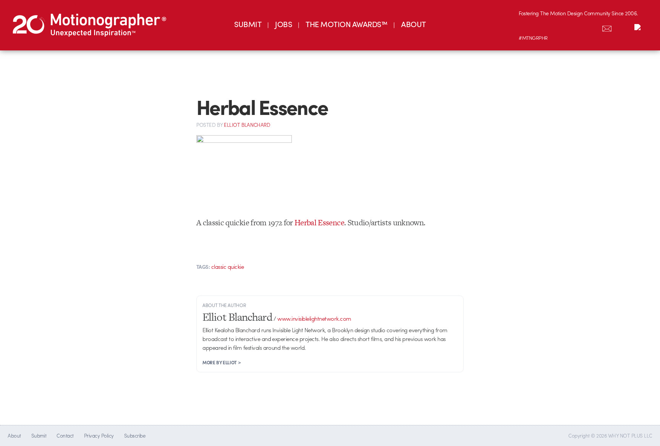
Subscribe (134, 435)
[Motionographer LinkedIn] (543, 27)
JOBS (283, 23)
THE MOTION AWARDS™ (346, 23)
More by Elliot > (221, 362)
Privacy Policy (99, 435)
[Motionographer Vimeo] (559, 27)
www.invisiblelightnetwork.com (314, 318)
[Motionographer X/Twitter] (591, 27)
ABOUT (413, 23)
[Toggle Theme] (639, 27)
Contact (65, 435)
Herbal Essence (319, 222)
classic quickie (227, 266)
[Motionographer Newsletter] (607, 27)
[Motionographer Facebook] (575, 27)
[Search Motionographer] (623, 27)
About (14, 435)
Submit (39, 435)
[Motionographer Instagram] (527, 27)
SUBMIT (247, 23)
